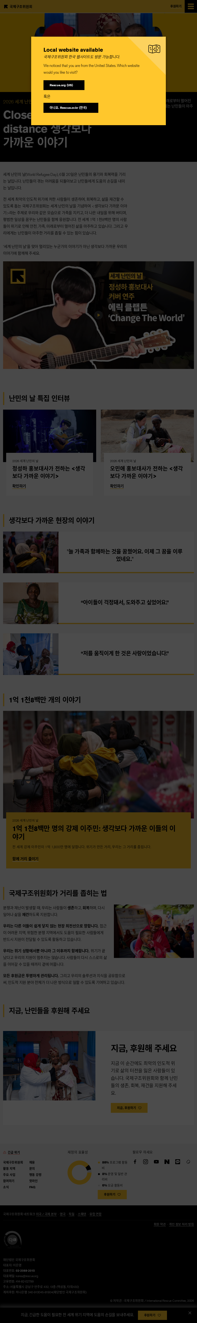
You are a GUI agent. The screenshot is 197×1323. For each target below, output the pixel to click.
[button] (63, 85)
